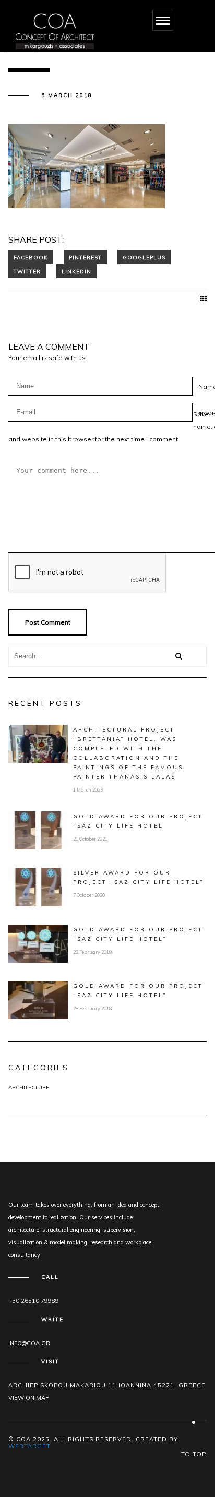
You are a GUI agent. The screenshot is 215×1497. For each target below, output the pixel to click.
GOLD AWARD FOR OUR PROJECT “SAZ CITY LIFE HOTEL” (138, 934)
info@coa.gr (29, 1343)
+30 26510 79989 (33, 1300)
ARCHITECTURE (28, 1087)
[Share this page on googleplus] (144, 257)
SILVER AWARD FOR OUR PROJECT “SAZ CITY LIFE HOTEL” (138, 877)
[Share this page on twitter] (27, 271)
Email (206, 412)
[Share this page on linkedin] (76, 271)
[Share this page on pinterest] (85, 257)
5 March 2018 (66, 95)
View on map (28, 1398)
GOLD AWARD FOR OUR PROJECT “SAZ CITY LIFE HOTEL (138, 821)
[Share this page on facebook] (30, 257)
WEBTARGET (29, 1446)
